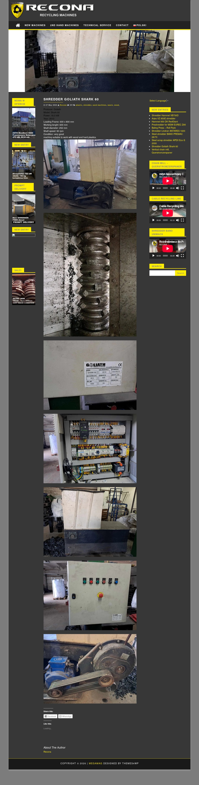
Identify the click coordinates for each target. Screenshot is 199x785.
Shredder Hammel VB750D (165, 115)
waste (110, 105)
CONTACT (122, 25)
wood (116, 105)
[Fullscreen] (182, 188)
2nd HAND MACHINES (64, 25)
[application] (167, 180)
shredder (87, 105)
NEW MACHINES (35, 25)
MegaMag (95, 763)
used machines (99, 105)
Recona (63, 105)
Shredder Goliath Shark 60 (165, 146)
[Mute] (177, 188)
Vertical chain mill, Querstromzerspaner (162, 151)
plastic (79, 105)
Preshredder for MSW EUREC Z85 (169, 124)
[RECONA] (18, 25)
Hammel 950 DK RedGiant (165, 121)
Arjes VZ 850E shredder (163, 118)
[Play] (153, 188)
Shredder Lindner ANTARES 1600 (168, 130)
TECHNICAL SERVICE (97, 25)
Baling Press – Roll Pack (164, 127)
